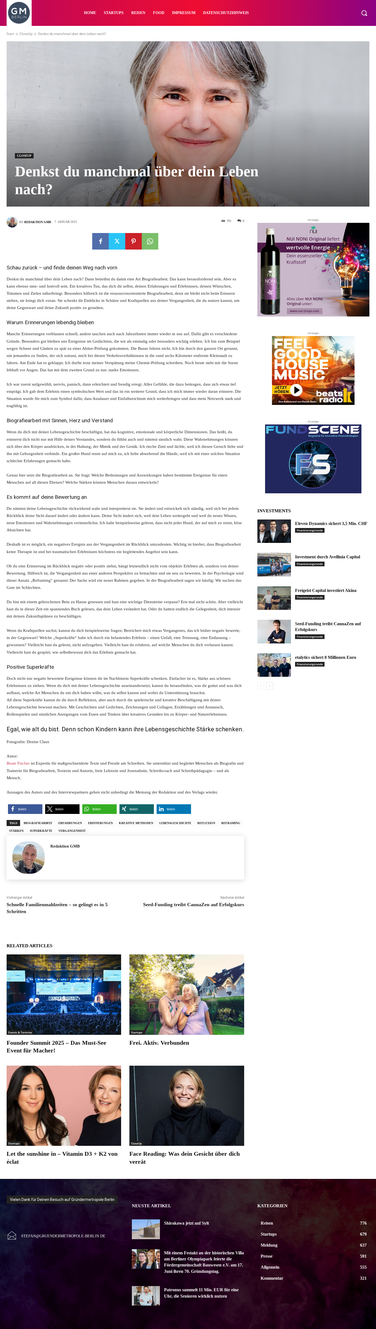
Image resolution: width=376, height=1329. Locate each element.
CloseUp (26, 33)
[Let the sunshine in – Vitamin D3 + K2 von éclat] (64, 1106)
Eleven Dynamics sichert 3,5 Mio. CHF (331, 523)
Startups (136, 1032)
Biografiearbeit (38, 823)
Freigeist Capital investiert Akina (325, 590)
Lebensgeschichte (175, 823)
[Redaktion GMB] (13, 222)
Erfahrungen (70, 823)
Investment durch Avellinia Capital (327, 556)
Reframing (230, 823)
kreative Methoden (136, 823)
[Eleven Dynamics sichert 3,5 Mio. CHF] (274, 531)
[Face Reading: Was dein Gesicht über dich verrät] (186, 1106)
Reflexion (206, 823)
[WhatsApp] (150, 241)
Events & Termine (20, 1032)
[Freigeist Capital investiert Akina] (274, 598)
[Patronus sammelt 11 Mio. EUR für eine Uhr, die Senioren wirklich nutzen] (146, 1296)
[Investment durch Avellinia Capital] (274, 564)
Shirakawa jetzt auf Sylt (186, 1223)
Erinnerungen (100, 823)
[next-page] (269, 685)
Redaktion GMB (37, 222)
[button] (364, 13)
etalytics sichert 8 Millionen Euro (325, 657)
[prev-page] (260, 685)
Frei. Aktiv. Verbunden (159, 1042)
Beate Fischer (18, 763)
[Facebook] (100, 241)
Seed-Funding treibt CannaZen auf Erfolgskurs (193, 904)
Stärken (16, 830)
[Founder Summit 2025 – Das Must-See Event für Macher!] (64, 994)
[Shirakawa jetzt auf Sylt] (146, 1229)
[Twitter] (117, 241)
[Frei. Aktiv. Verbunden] (186, 994)
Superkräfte (41, 830)
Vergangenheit (72, 830)
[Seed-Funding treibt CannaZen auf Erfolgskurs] (274, 631)
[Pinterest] (133, 241)
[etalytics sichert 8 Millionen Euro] (274, 665)
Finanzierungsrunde (310, 530)
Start (10, 33)
